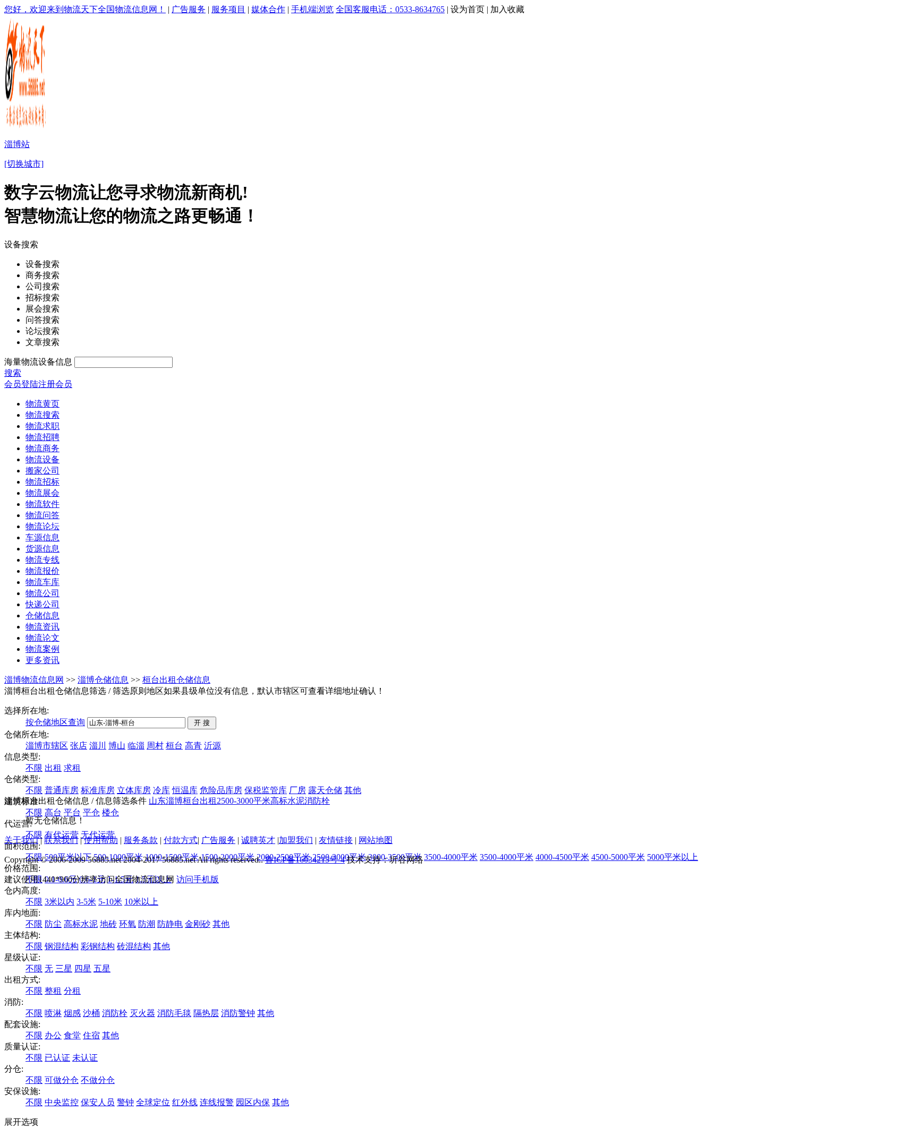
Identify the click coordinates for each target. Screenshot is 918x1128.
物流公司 (43, 593)
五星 (102, 968)
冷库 (161, 790)
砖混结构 (134, 946)
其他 (352, 790)
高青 (193, 745)
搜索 (12, 372)
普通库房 (62, 790)
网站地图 (376, 840)
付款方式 (181, 840)
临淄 (136, 745)
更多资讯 (43, 660)
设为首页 (467, 9)
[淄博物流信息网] (26, 127)
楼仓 (110, 812)
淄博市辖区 (47, 745)
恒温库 (185, 790)
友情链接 (336, 840)
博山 (116, 745)
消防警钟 (238, 1013)
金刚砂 (197, 923)
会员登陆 (21, 384)
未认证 (85, 1057)
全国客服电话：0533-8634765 (390, 9)
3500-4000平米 (451, 857)
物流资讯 (43, 626)
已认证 (57, 1057)
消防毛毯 (174, 1013)
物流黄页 (43, 403)
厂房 (297, 790)
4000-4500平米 (562, 857)
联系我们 (61, 840)
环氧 (127, 923)
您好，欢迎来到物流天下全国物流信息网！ (85, 9)
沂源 (212, 745)
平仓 (91, 812)
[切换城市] (24, 163)
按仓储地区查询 (55, 722)
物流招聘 (43, 437)
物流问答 (43, 515)
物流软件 (43, 504)
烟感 (72, 1013)
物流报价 (43, 570)
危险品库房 (221, 790)
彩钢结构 (98, 946)
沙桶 (91, 1013)
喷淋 (53, 1013)
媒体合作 (268, 9)
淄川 (97, 745)
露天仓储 (325, 790)
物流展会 (43, 492)
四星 (82, 968)
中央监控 (62, 1102)
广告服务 (189, 9)
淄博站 (17, 144)
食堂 (72, 1035)
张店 (78, 745)
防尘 (53, 923)
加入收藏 (507, 9)
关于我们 (21, 840)
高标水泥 (81, 923)
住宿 (91, 1035)
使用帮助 (101, 840)
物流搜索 (43, 414)
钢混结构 (62, 946)
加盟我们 (296, 840)
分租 (72, 990)
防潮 (146, 923)
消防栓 (115, 1013)
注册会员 (55, 384)
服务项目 (228, 9)
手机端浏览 (312, 9)
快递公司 (43, 604)
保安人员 (98, 1102)
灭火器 (142, 1013)
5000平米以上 (672, 857)
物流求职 (43, 425)
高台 (53, 812)
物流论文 (43, 637)
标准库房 (98, 790)
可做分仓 (62, 1079)
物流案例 (43, 648)
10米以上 (141, 901)
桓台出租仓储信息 (176, 679)
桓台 (174, 745)
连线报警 (217, 1102)
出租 (53, 767)
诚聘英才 (258, 840)
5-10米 (110, 901)
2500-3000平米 (243, 800)
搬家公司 (43, 470)
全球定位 (153, 1102)
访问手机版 (197, 879)
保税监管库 (265, 790)
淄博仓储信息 (103, 679)
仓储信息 (43, 615)
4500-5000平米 (618, 857)
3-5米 (86, 901)
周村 (155, 745)
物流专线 (43, 559)
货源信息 (43, 548)
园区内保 (253, 1102)
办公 (53, 1035)
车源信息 (43, 537)
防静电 (170, 923)
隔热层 (206, 1013)
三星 (63, 968)
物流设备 (43, 459)
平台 (72, 812)
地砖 (108, 923)
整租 (53, 990)
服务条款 (141, 840)
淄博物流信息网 (34, 679)
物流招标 (43, 481)
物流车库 (43, 582)
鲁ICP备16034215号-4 (305, 859)
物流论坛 (43, 526)
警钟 (125, 1102)
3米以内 (59, 901)
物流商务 (43, 448)
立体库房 (134, 790)
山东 (157, 800)
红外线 (185, 1102)
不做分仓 (98, 1079)
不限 (34, 767)
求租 (72, 767)
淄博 (174, 800)
